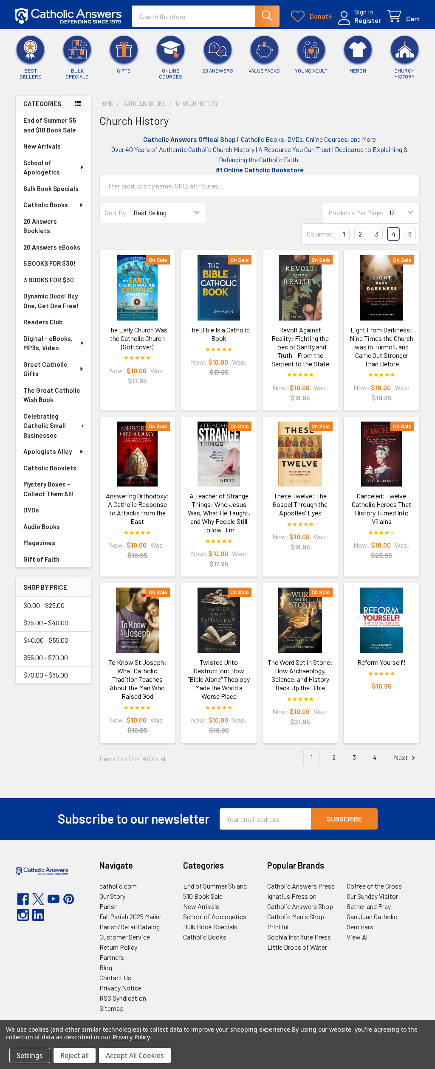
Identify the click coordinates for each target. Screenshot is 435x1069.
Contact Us (115, 977)
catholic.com (118, 886)
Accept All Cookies (135, 1055)
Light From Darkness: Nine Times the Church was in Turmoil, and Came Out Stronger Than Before (381, 347)
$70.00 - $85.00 (45, 675)
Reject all (74, 1055)
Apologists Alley (47, 451)
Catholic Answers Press (301, 886)
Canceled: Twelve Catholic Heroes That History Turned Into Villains (381, 508)
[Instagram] (23, 915)
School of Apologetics (41, 167)
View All (358, 937)
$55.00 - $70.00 (45, 657)
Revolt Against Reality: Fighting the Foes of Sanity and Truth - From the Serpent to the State (300, 347)
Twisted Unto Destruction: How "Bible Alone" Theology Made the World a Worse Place (219, 679)
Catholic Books (45, 204)
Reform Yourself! (381, 662)
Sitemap (111, 1008)
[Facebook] (23, 899)
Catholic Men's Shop (295, 916)
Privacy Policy (131, 1037)
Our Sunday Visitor (372, 896)
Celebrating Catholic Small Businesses (44, 425)
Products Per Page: (356, 212)
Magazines (39, 542)
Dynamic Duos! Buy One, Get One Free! (51, 300)
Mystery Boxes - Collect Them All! (48, 489)
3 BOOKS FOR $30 (48, 280)
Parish (108, 906)
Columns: (320, 234)
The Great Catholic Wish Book (51, 395)
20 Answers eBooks (51, 247)
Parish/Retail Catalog (129, 927)
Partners (111, 957)
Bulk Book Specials (51, 188)
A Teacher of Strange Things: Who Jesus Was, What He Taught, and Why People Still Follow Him (219, 513)
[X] (38, 899)
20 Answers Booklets (40, 226)
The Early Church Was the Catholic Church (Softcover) (137, 338)
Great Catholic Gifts (45, 369)
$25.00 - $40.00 (45, 623)
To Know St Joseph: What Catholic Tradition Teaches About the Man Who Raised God (137, 679)
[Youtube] (53, 899)
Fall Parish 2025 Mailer (130, 916)
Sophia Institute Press (299, 937)
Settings (30, 1055)
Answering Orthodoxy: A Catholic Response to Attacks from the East (137, 508)
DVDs (31, 510)
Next (401, 757)
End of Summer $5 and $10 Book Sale (49, 125)
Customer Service (124, 937)
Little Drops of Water (297, 947)
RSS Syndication (122, 998)
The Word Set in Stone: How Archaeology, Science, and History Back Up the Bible (300, 675)
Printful (277, 927)
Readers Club (42, 322)
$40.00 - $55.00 (45, 640)
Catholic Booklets (49, 468)
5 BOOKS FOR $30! (49, 263)
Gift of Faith (41, 559)
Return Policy (118, 947)
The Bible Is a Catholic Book (219, 334)
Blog (105, 967)
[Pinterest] (68, 899)
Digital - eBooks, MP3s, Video (48, 343)
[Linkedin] (38, 915)
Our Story (112, 896)
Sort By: (116, 212)
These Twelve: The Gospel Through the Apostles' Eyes (300, 504)
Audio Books (41, 526)
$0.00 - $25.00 (44, 605)
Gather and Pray (369, 906)
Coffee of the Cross (374, 886)
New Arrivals (42, 146)
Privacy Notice (120, 988)
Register (367, 20)
